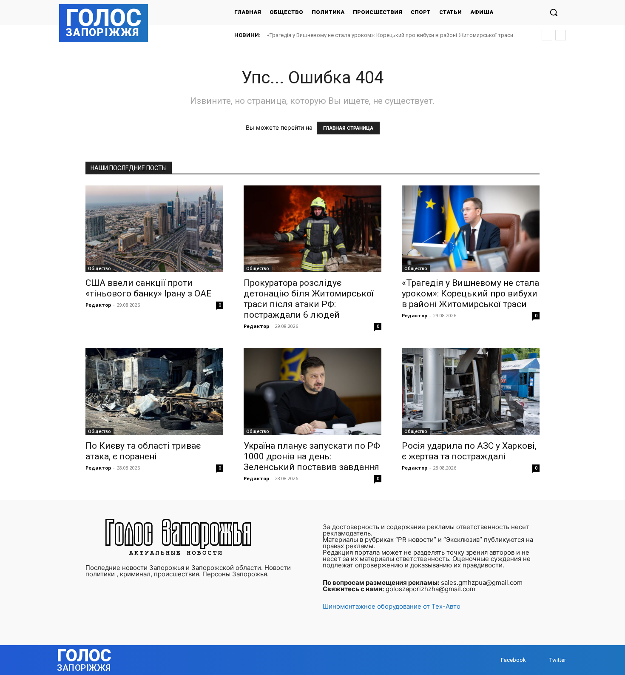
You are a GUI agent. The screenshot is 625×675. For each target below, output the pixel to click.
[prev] (547, 35)
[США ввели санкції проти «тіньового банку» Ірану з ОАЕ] (154, 228)
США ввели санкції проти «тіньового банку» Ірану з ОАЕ (148, 288)
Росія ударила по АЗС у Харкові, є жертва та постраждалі (469, 451)
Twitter (557, 660)
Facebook (513, 660)
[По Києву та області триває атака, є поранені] (154, 391)
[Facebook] (492, 659)
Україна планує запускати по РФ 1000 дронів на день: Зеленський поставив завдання (312, 456)
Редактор (98, 305)
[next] (560, 35)
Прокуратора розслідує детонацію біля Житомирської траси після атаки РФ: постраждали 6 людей (309, 299)
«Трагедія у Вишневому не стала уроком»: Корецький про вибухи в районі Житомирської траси (390, 35)
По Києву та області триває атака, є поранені (143, 451)
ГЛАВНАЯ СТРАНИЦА (348, 128)
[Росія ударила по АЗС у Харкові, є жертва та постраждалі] (471, 391)
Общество (99, 268)
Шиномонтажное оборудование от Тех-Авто (391, 606)
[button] (553, 12)
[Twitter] (541, 659)
